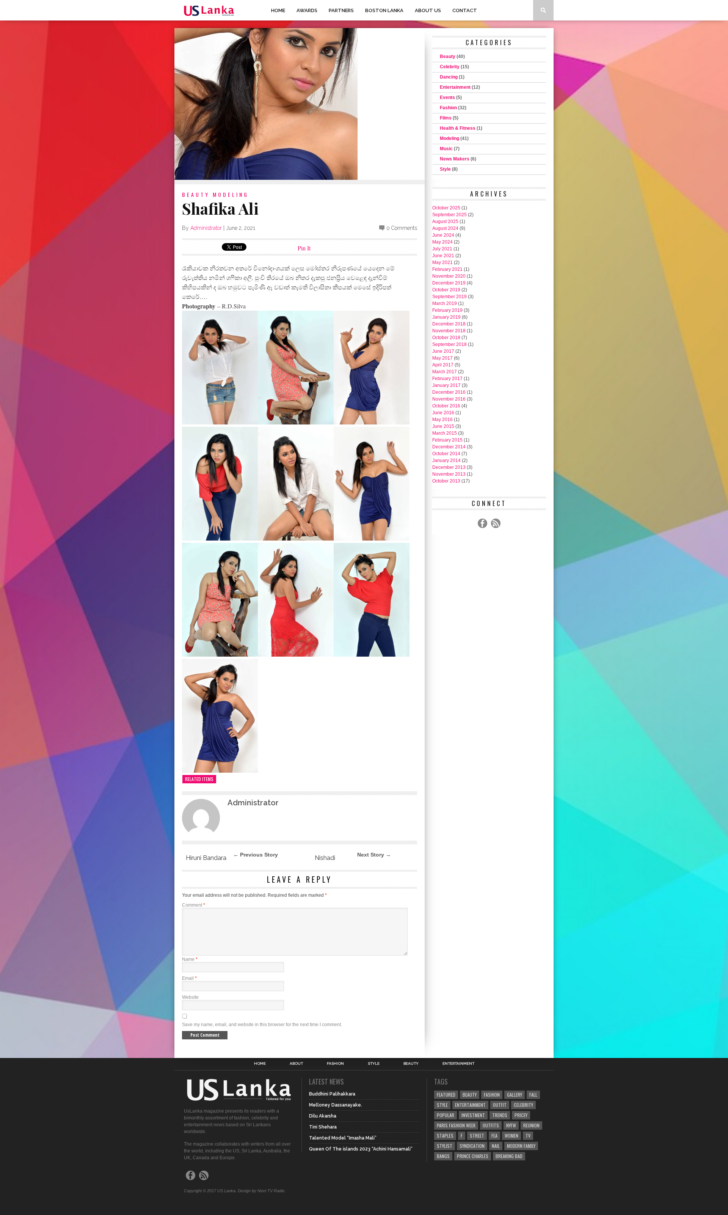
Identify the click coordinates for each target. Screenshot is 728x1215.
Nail (496, 1146)
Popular (445, 1115)
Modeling (231, 194)
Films (446, 118)
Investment (473, 1115)
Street (477, 1135)
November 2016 (449, 399)
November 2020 (449, 276)
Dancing (449, 77)
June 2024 (443, 235)
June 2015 (443, 426)
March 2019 (444, 303)
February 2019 (447, 310)
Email (189, 978)
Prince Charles (472, 1156)
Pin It (304, 248)
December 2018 (449, 324)
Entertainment (455, 87)
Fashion (448, 107)
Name (190, 959)
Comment (193, 905)
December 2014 (449, 447)
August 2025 (445, 221)
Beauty (196, 194)
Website (190, 997)
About (296, 1064)
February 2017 (447, 378)
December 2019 (449, 283)
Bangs (443, 1156)
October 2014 (446, 453)
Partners (341, 10)
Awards (307, 10)
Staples (445, 1135)
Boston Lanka (384, 10)
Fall (533, 1094)
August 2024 (445, 228)
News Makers (454, 159)
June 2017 (443, 351)
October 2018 (446, 337)
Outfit (500, 1105)
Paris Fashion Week (456, 1125)
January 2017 (446, 385)
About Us (428, 10)
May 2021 (442, 262)
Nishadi (325, 857)
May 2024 (442, 242)
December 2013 (449, 467)
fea (494, 1135)
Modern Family (521, 1146)
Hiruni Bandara (206, 857)
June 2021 (443, 255)
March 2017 (444, 371)
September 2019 (449, 296)
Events (447, 97)
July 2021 (442, 248)
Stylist (444, 1146)
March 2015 (444, 433)
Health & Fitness (457, 128)
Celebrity (450, 66)
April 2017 (442, 365)
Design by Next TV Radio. (262, 1190)
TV (528, 1135)
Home (278, 10)
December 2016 (449, 392)
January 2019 (446, 317)
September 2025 (449, 214)
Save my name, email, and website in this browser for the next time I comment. (262, 1024)
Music (446, 148)
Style (445, 169)
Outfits (491, 1125)
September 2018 (449, 344)
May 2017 (442, 358)
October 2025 (446, 208)
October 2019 (446, 289)
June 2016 (443, 412)
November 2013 (449, 474)
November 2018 (449, 330)
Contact (464, 10)
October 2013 (446, 481)
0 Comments (401, 228)
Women (511, 1135)
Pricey (521, 1115)
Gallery (514, 1094)
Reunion (531, 1125)
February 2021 (447, 269)
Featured (446, 1094)
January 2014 (446, 460)
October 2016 (446, 406)
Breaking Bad (509, 1156)
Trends (499, 1115)
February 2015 (447, 440)
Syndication (472, 1146)
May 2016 (442, 419)
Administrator (206, 228)
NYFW (511, 1125)
